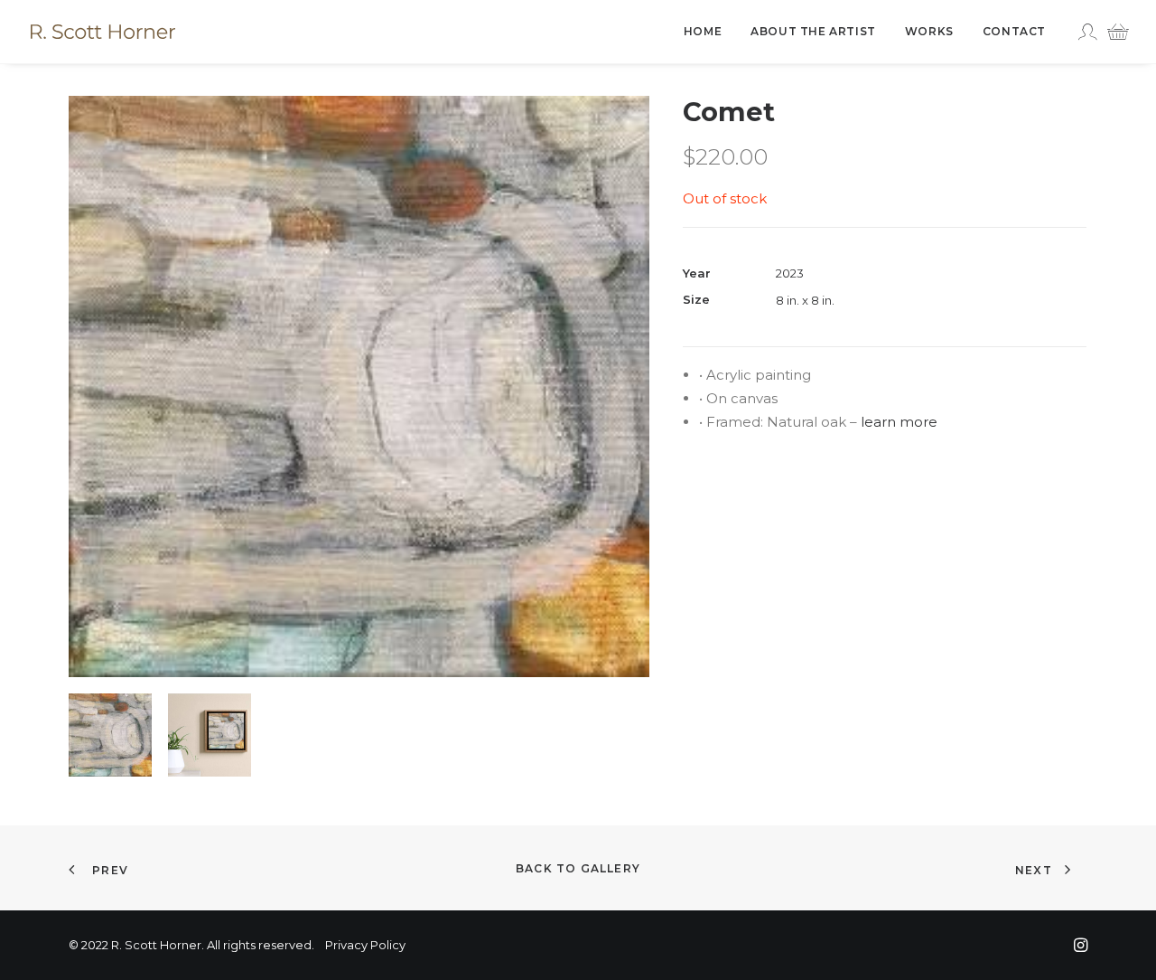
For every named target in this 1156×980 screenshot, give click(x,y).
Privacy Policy (365, 945)
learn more (899, 421)
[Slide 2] (209, 735)
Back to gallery (578, 868)
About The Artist (813, 31)
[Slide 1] (110, 735)
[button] (359, 386)
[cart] (1113, 31)
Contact (1014, 31)
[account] (1089, 31)
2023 (790, 273)
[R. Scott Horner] (103, 31)
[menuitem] (702, 31)
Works (929, 31)
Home (703, 31)
